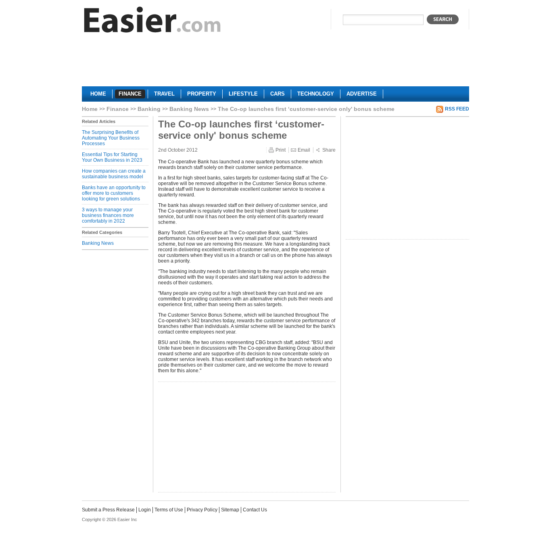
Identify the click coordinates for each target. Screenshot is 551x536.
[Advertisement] (275, 63)
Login (144, 510)
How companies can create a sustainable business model (114, 173)
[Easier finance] (152, 21)
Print (281, 150)
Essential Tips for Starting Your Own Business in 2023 (112, 157)
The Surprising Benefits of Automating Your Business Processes (111, 137)
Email (304, 150)
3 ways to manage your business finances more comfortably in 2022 (108, 215)
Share (329, 150)
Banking (149, 109)
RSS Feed (457, 109)
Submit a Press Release (108, 510)
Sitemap (230, 510)
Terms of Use (168, 510)
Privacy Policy (202, 510)
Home (90, 109)
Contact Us (255, 510)
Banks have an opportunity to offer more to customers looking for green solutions (114, 193)
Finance (117, 109)
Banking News (189, 109)
